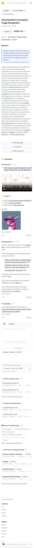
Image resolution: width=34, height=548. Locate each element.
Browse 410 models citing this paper (12, 396)
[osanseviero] (15, 31)
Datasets (4, 528)
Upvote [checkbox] (8, 31)
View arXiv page (18, 143)
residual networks (14, 87)
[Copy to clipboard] (24, 10)
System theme (8, 499)
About (3, 513)
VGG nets (8, 98)
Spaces (4, 531)
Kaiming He (12, 37)
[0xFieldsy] (18, 31)
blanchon (7, 164)
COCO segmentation (18, 134)
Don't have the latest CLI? (10, 371)
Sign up (5, 352)
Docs (3, 537)
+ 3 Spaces (4, 440)
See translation (6, 232)
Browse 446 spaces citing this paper (12, 443)
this (17, 283)
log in (12, 352)
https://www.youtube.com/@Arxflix (20, 200)
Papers (6, 10)
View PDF (18, 147)
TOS (3, 507)
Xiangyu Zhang (21, 37)
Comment (18, 348)
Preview (11, 324)
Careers (4, 516)
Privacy (4, 510)
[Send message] (30, 544)
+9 (24, 31)
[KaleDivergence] (20, 31)
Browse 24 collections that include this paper (14, 483)
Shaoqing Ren (6, 39)
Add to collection (18, 151)
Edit (4, 324)
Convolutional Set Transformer (14, 270)
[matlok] (19, 31)
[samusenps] (17, 31)
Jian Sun (14, 39)
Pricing (4, 534)
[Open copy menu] (15, 14)
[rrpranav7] (23, 31)
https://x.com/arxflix (15, 203)
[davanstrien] (16, 31)
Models (4, 525)
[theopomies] (21, 31)
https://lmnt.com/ (19, 205)
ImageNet (5, 94)
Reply (29, 235)
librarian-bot (8, 242)
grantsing (7, 304)
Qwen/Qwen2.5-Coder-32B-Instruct (19, 62)
